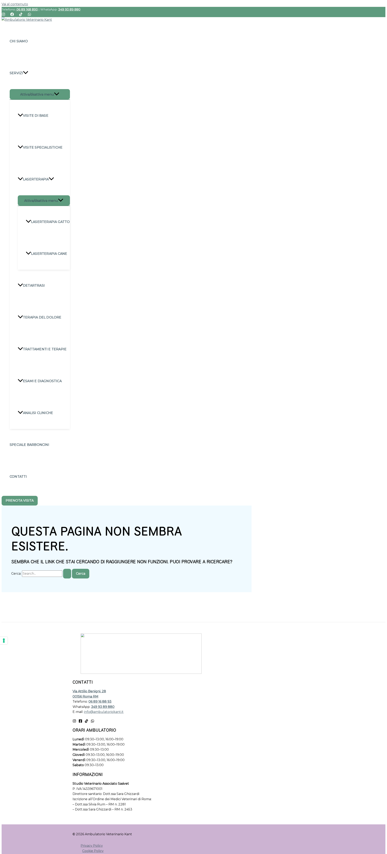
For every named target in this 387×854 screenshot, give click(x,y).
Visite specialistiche (42, 147)
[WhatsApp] (29, 15)
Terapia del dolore (42, 317)
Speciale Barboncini (29, 445)
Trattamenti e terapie (45, 349)
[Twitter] (86, 722)
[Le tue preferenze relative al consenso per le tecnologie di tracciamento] (4, 640)
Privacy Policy (92, 846)
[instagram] (92, 722)
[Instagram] (3, 15)
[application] (25, 73)
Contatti (18, 476)
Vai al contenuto (15, 4)
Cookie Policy (93, 851)
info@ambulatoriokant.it (104, 712)
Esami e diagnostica (42, 381)
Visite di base (35, 116)
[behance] (74, 722)
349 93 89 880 (69, 9)
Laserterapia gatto (50, 222)
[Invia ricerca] (67, 573)
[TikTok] (21, 15)
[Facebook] (12, 15)
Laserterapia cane (49, 254)
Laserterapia (36, 179)
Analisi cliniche (38, 413)
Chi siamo (19, 41)
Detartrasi (34, 285)
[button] (20, 501)
